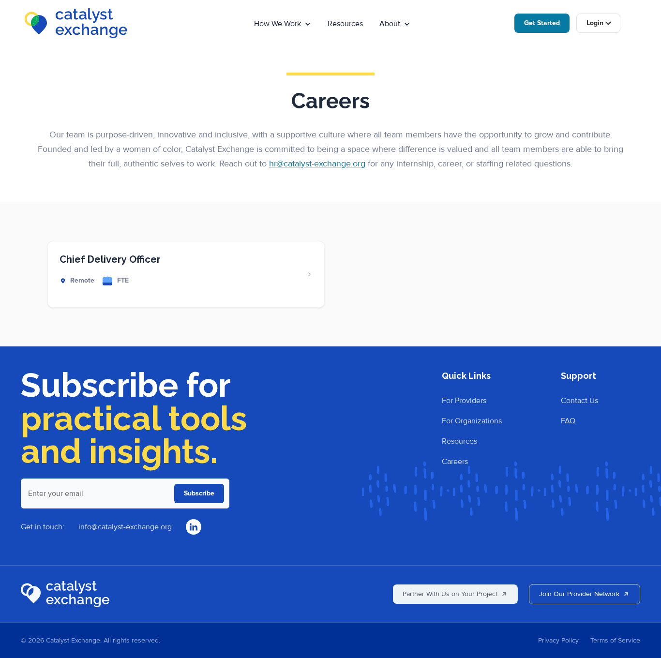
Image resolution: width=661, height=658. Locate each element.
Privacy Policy (558, 640)
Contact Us (579, 400)
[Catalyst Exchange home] (65, 594)
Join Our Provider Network (579, 594)
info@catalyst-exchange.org (125, 527)
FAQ (568, 421)
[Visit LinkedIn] (193, 527)
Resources (345, 24)
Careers (455, 461)
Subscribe (199, 493)
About (389, 24)
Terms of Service (615, 640)
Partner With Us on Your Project (450, 594)
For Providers (464, 400)
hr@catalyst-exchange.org (317, 163)
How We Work (277, 24)
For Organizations (472, 421)
